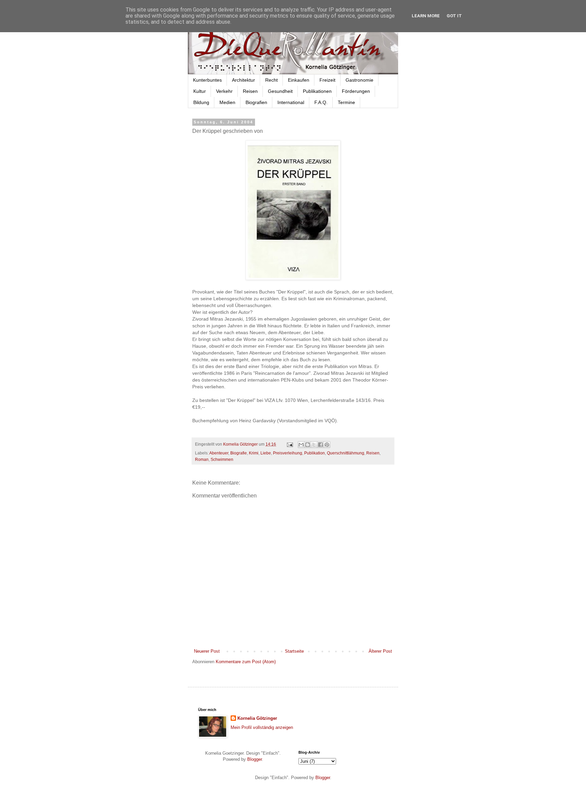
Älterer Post (380, 651)
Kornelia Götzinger (257, 718)
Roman (202, 459)
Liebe (265, 453)
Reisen (250, 91)
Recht (271, 80)
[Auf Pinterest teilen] (327, 444)
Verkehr (224, 91)
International (290, 102)
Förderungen (356, 91)
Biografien (256, 102)
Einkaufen (298, 80)
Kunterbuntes (207, 80)
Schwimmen (222, 459)
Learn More (426, 15)
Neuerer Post (207, 651)
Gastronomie (359, 80)
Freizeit (327, 80)
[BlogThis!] (307, 444)
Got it (454, 15)
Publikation (314, 453)
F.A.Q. (321, 102)
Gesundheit (280, 91)
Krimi (253, 453)
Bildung (201, 102)
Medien (227, 102)
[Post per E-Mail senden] (289, 444)
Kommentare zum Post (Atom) (246, 661)
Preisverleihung (287, 453)
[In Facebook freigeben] (320, 444)
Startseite (294, 651)
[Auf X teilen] (314, 444)
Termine (346, 102)
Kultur (199, 91)
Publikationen (317, 91)
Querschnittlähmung (345, 453)
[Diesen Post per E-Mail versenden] (301, 444)
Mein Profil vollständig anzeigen (262, 727)
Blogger (254, 759)
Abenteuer (218, 453)
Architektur (243, 80)
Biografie (238, 453)
